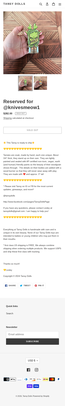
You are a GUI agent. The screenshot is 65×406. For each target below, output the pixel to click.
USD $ (31, 360)
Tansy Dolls (14, 3)
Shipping (7, 118)
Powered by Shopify (41, 396)
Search (9, 313)
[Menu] (60, 4)
